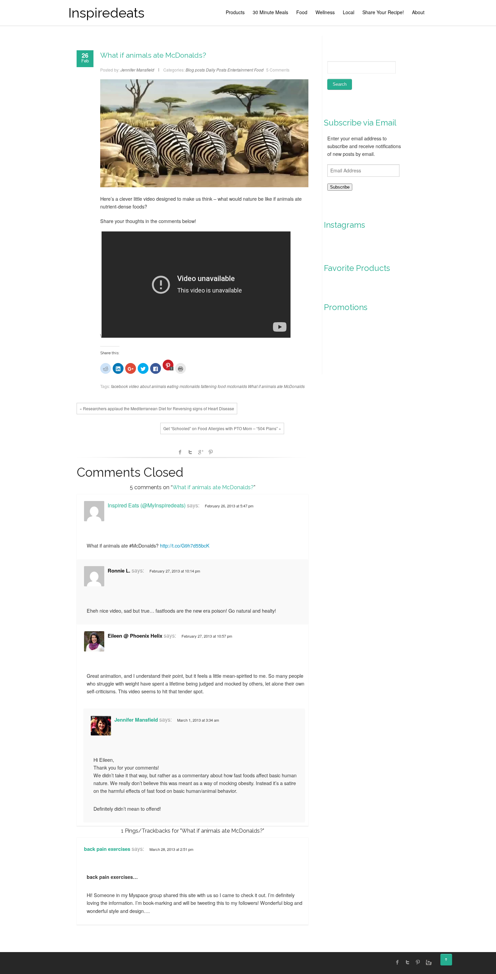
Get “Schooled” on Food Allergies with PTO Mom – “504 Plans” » (222, 428)
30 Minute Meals (270, 12)
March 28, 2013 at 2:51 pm (171, 849)
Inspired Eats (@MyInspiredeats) (147, 505)
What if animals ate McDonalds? (153, 55)
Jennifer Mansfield (136, 719)
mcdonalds (237, 386)
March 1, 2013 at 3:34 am (198, 720)
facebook (180, 452)
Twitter (190, 452)
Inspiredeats (106, 13)
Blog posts (195, 70)
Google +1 (200, 452)
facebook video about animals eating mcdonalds (155, 386)
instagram (428, 962)
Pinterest (210, 452)
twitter (408, 962)
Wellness (325, 12)
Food (301, 12)
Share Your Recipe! (383, 12)
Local (348, 12)
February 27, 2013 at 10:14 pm (174, 571)
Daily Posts (216, 70)
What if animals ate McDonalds (276, 386)
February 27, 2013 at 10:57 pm (207, 636)
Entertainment (240, 70)
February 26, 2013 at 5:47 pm (229, 505)
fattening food (213, 386)
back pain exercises (107, 849)
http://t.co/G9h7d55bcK (185, 545)
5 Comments (278, 70)
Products (235, 12)
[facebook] (397, 962)
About (418, 12)
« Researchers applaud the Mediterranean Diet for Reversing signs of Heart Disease (157, 408)
